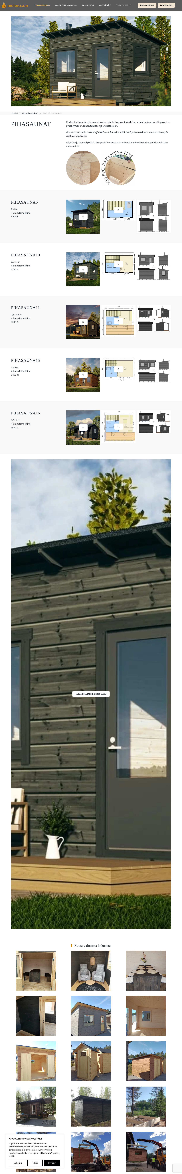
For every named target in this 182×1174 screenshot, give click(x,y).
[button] (83, 217)
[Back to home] (15, 5)
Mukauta (18, 1163)
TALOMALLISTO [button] (42, 5)
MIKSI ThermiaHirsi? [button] (66, 5)
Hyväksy (52, 1163)
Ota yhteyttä (166, 5)
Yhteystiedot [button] (124, 5)
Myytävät (105, 5)
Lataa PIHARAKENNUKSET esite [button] (91, 694)
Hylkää (35, 1163)
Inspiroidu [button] (88, 5)
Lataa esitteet (147, 5)
